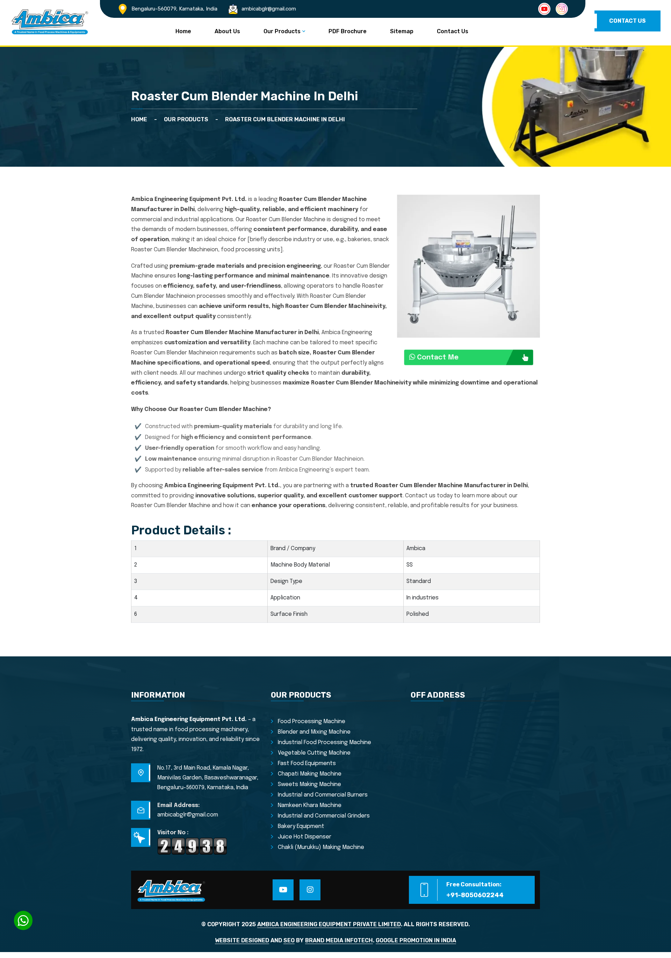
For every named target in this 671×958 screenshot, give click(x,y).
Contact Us (452, 31)
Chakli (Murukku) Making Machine (321, 847)
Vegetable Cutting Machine (314, 753)
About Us (227, 31)
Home (183, 31)
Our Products (282, 31)
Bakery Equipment (301, 826)
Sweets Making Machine (309, 784)
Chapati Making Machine (309, 774)
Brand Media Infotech (339, 940)
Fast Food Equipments (307, 763)
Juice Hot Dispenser (304, 837)
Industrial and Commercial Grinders (324, 816)
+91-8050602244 (475, 895)
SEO (289, 940)
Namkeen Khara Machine (309, 805)
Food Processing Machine (311, 722)
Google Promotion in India (416, 940)
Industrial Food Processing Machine (324, 742)
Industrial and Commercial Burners (323, 795)
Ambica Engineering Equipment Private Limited (329, 924)
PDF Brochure (348, 31)
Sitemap (401, 31)
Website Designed (242, 940)
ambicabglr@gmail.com (268, 9)
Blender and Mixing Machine (314, 732)
